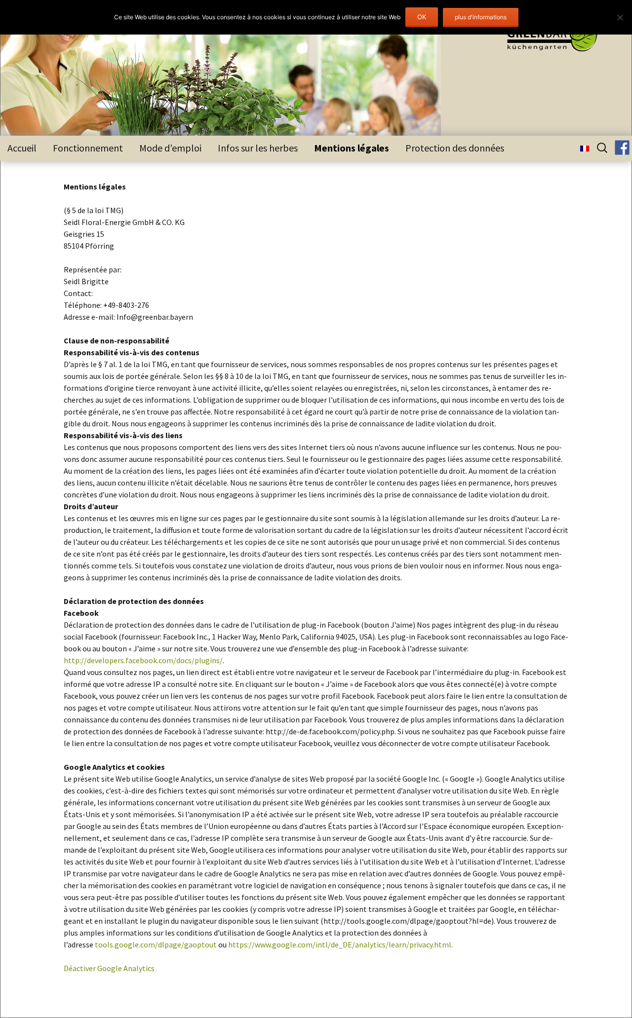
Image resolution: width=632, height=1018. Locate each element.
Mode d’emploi (170, 148)
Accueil (22, 148)
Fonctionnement (88, 148)
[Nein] (620, 17)
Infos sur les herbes (258, 148)
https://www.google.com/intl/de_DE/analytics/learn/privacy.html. (340, 944)
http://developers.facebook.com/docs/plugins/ (143, 660)
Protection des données (454, 148)
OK (421, 17)
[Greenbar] (545, 37)
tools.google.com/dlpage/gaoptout (156, 944)
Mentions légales (351, 148)
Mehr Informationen (480, 17)
